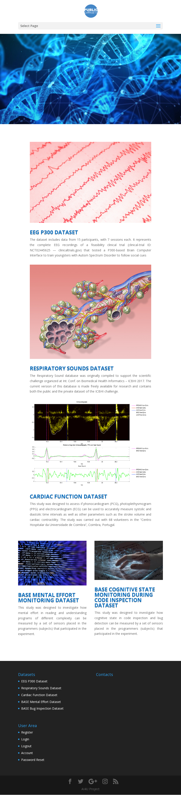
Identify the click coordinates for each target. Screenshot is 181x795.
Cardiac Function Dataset (68, 496)
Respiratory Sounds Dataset (72, 368)
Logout (26, 746)
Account (27, 753)
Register (27, 732)
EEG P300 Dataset (54, 232)
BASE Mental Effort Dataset (41, 702)
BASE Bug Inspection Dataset (42, 708)
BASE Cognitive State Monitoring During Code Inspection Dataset (124, 597)
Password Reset (32, 760)
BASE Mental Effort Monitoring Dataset (48, 597)
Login (25, 739)
